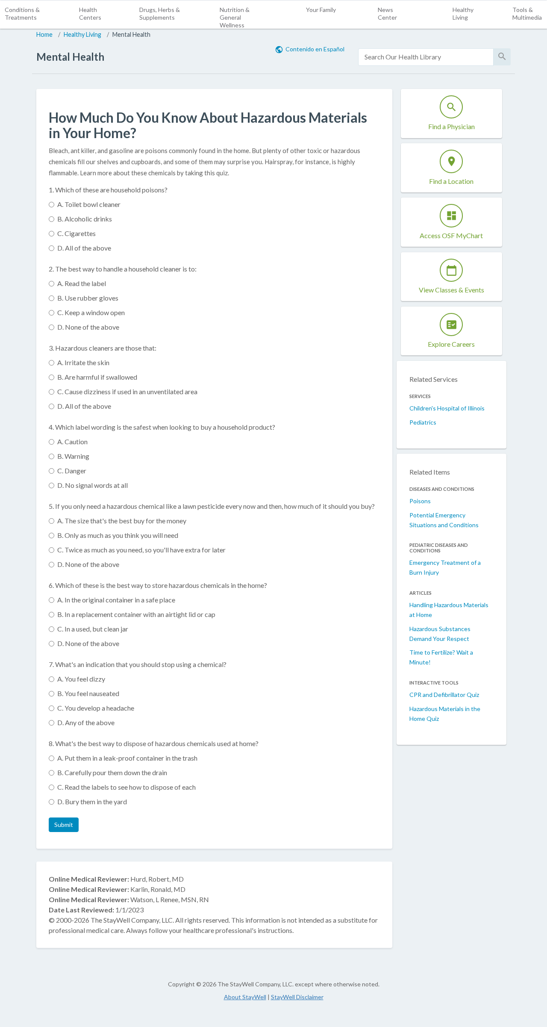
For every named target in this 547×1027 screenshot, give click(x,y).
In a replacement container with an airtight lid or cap (136, 614)
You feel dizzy (81, 679)
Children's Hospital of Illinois (447, 408)
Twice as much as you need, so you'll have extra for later (141, 550)
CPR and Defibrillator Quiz (444, 694)
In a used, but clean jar (92, 629)
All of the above (84, 248)
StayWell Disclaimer (297, 996)
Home (44, 34)
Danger (71, 470)
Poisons (420, 501)
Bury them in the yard (92, 801)
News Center (387, 13)
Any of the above (86, 722)
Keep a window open (91, 312)
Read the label (81, 283)
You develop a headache (95, 708)
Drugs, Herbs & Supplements (159, 13)
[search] (426, 57)
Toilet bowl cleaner (89, 204)
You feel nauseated (88, 693)
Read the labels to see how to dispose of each (126, 787)
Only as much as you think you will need (117, 535)
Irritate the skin (83, 362)
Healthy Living (463, 13)
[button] (64, 824)
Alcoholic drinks (84, 219)
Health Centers (90, 13)
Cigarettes (76, 233)
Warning (73, 456)
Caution (72, 441)
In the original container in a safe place (116, 600)
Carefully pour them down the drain (112, 772)
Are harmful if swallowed (97, 377)
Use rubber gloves (87, 298)
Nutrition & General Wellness (235, 17)
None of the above (88, 327)
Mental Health (131, 34)
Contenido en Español (314, 49)
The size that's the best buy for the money (121, 520)
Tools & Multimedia (527, 13)
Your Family (321, 9)
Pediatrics (422, 422)
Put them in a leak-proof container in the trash (127, 758)
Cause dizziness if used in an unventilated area (127, 391)
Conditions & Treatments (22, 13)
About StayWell (245, 996)
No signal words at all (92, 485)
